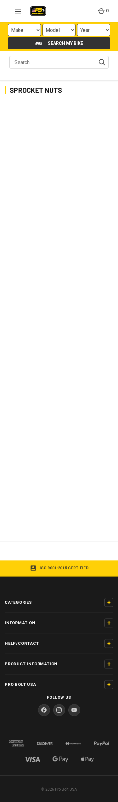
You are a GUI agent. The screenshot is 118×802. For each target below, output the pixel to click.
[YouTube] (74, 710)
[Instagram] (59, 710)
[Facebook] (44, 710)
